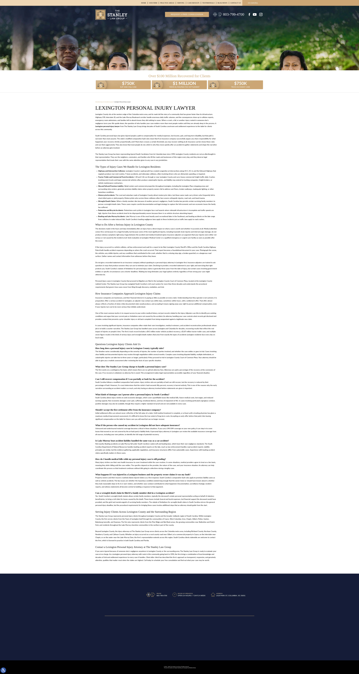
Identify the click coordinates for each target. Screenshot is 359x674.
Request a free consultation (187, 14)
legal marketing (178, 667)
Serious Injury (236, 135)
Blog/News (222, 3)
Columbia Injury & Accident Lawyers (104, 101)
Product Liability (237, 184)
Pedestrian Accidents (239, 139)
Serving (180, 3)
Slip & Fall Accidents (238, 126)
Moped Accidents (237, 161)
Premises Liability (237, 175)
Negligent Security (238, 179)
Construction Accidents (240, 144)
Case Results (193, 3)
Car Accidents (236, 117)
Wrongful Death (237, 148)
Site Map (108, 622)
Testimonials (208, 3)
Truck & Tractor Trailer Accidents (244, 121)
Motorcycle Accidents (239, 130)
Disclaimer (109, 625)
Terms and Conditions (113, 631)
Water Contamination (239, 170)
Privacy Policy (110, 628)
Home (143, 3)
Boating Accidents (238, 153)
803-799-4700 (233, 14)
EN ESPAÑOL (253, 3)
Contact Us (235, 3)
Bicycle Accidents (237, 157)
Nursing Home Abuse (238, 166)
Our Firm (153, 3)
